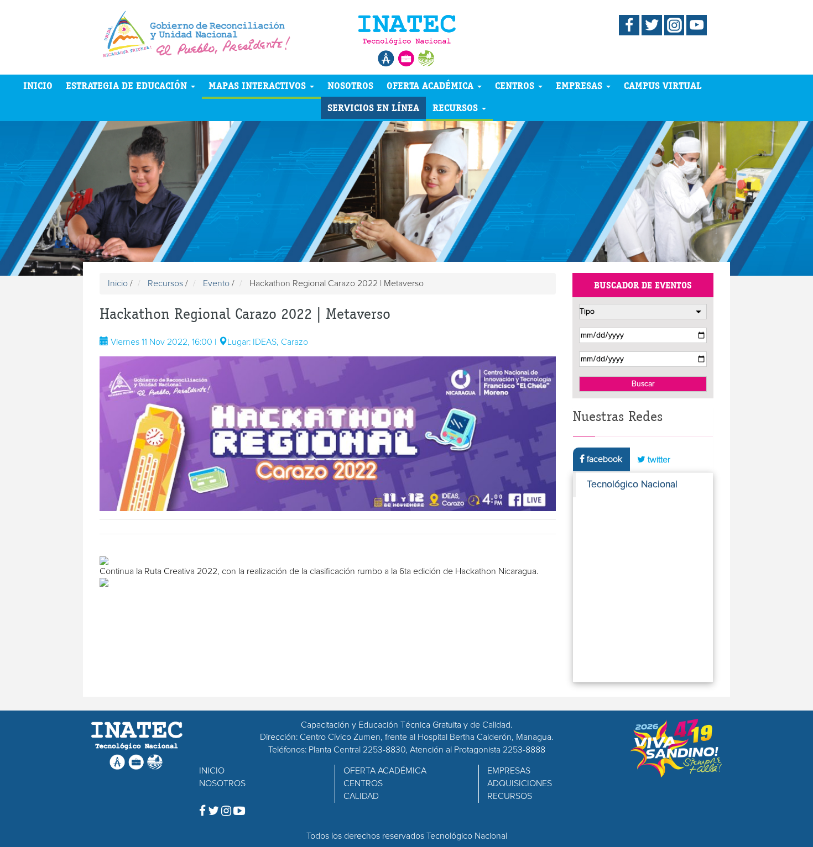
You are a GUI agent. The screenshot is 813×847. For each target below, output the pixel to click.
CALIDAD (361, 796)
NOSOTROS (350, 85)
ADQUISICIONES (519, 783)
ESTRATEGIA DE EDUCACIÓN (128, 85)
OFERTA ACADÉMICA (431, 85)
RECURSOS (456, 107)
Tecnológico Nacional (632, 485)
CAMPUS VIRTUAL (663, 85)
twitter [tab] (657, 459)
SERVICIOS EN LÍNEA (373, 107)
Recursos (165, 283)
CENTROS (516, 85)
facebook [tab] (603, 459)
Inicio (118, 283)
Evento (216, 283)
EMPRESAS (580, 85)
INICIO (38, 85)
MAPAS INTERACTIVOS (259, 85)
